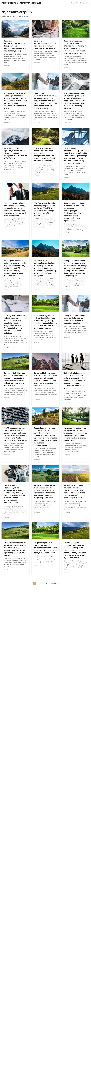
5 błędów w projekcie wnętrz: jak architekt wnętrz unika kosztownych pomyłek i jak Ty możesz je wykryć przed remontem (45, 548)
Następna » (54, 583)
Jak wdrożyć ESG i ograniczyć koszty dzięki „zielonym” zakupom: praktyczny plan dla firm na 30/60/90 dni (15, 153)
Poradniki (74, 3)
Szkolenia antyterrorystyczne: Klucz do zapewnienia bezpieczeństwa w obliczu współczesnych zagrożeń (15, 46)
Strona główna (85, 3)
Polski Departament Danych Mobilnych (21, 3)
